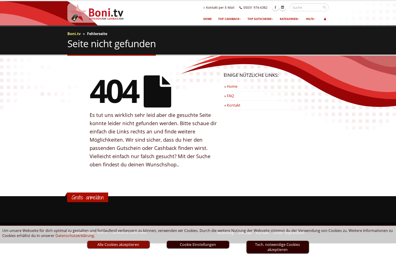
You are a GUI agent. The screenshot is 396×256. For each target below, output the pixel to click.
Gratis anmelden (88, 197)
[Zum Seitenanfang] (388, 250)
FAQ (230, 95)
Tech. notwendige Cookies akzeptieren (277, 247)
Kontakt (233, 105)
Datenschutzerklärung (74, 235)
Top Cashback (228, 19)
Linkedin (282, 7)
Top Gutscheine (260, 19)
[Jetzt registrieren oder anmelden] (325, 19)
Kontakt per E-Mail (220, 7)
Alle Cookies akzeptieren (118, 244)
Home (207, 19)
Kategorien (289, 19)
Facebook (275, 7)
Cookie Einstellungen (198, 244)
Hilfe (310, 19)
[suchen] (324, 7)
